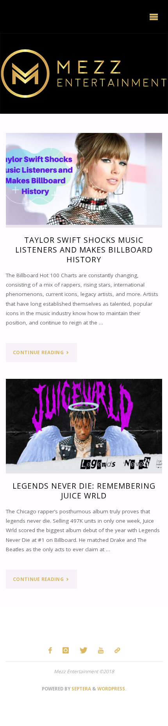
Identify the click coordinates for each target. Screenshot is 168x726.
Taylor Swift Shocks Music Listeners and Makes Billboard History (84, 250)
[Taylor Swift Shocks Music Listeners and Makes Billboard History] (84, 179)
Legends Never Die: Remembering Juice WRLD (84, 490)
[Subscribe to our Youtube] (101, 650)
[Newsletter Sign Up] (117, 650)
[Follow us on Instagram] (65, 650)
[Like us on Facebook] (50, 650)
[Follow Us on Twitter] (83, 650)
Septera (80, 689)
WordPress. (111, 689)
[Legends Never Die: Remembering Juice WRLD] (84, 425)
